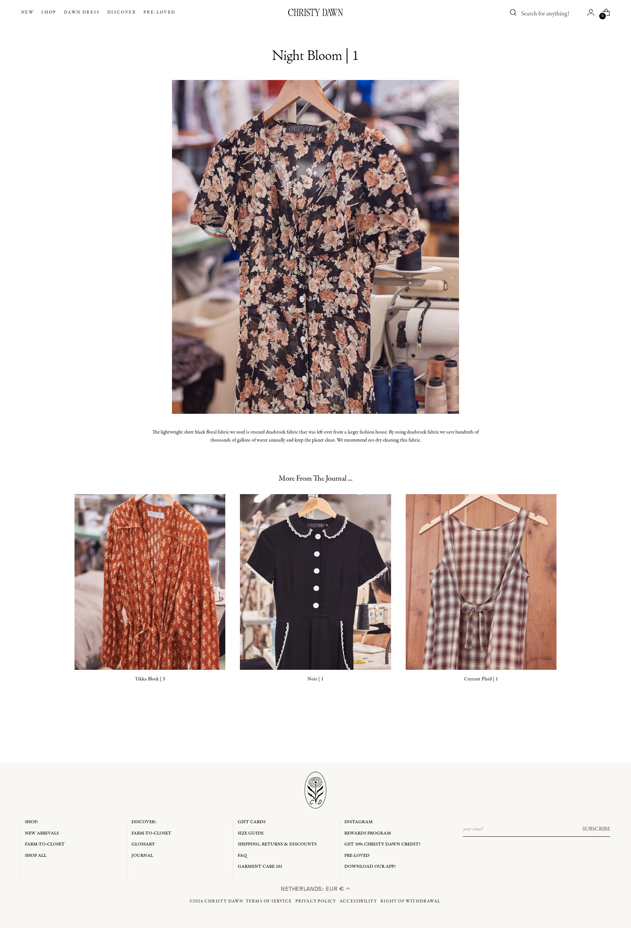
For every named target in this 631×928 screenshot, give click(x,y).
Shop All (35, 855)
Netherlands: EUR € (313, 889)
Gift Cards (251, 822)
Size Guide (251, 833)
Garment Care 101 (260, 866)
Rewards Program (367, 833)
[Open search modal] (513, 12)
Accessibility (358, 901)
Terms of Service (269, 901)
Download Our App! (369, 866)
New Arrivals (42, 833)
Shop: (31, 822)
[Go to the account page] (591, 12)
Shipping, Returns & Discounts (277, 844)
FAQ (242, 855)
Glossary (143, 844)
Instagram (358, 822)
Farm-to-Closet (45, 844)
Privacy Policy (315, 901)
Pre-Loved (357, 855)
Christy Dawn (223, 901)
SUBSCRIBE (596, 829)
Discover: (144, 822)
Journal (142, 855)
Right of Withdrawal (410, 901)
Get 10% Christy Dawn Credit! (382, 844)
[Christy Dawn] (315, 12)
